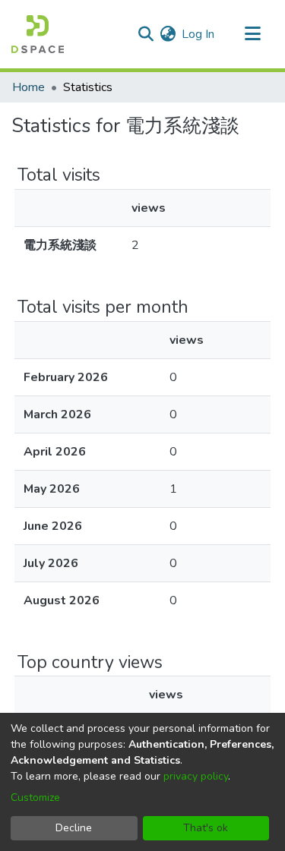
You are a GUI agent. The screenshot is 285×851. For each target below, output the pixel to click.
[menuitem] (167, 34)
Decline (73, 828)
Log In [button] (199, 34)
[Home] (37, 34)
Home (28, 87)
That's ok (205, 828)
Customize (35, 797)
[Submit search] (145, 34)
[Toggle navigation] (252, 34)
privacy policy (195, 776)
